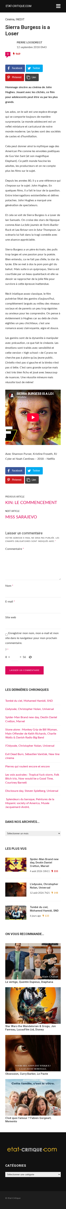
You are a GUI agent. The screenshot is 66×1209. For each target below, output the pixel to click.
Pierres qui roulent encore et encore (27, 766)
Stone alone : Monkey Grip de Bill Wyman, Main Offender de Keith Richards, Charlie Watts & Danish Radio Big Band (31, 733)
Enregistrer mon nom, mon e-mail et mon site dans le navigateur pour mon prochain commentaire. (32, 638)
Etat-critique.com (18, 6)
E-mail (10, 601)
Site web (10, 617)
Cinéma (9, 19)
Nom (9, 585)
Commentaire (14, 549)
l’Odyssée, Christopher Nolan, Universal (29, 745)
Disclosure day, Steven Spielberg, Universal (31, 790)
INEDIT (20, 19)
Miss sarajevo (21, 517)
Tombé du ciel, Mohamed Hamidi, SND (29, 700)
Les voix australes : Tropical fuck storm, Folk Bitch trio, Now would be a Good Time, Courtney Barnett (32, 778)
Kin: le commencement (31, 503)
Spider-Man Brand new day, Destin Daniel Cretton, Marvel (44, 863)
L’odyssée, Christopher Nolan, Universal (29, 709)
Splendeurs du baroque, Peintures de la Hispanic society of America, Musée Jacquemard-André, (29, 803)
